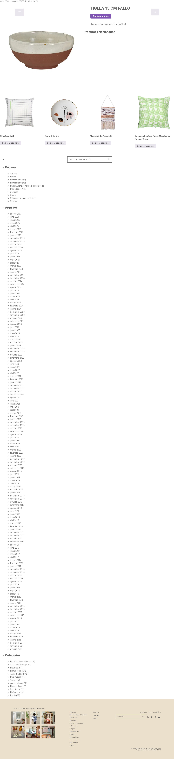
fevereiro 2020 (16, 452)
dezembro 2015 (17, 606)
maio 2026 (15, 223)
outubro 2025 (16, 244)
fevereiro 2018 (16, 526)
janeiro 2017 (15, 566)
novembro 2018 (17, 498)
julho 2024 (14, 290)
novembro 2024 (17, 278)
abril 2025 (14, 262)
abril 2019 (14, 483)
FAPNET (158, 750)
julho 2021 (14, 400)
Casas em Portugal (18, 664)
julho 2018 (14, 511)
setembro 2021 (17, 394)
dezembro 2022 (17, 348)
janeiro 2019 (15, 492)
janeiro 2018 (15, 529)
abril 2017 (14, 557)
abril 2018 (14, 520)
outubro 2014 (16, 649)
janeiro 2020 (15, 456)
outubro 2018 (16, 501)
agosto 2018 (16, 508)
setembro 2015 (17, 615)
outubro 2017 (16, 538)
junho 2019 (15, 477)
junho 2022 (15, 367)
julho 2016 (14, 584)
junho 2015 (15, 624)
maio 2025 (15, 259)
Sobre (13, 195)
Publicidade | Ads (18, 189)
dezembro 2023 (17, 311)
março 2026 (15, 229)
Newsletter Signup (18, 179)
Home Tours (15, 670)
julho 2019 (14, 474)
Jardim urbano (16, 683)
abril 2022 (14, 373)
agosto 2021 (16, 397)
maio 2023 (15, 333)
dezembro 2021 (17, 385)
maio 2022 (15, 370)
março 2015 (15, 633)
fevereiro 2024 (16, 305)
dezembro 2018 (17, 495)
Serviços (14, 192)
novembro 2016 (17, 572)
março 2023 (15, 339)
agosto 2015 (16, 618)
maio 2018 (15, 517)
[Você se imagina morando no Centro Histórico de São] (48, 732)
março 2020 (15, 449)
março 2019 (15, 486)
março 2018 (15, 523)
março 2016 (15, 596)
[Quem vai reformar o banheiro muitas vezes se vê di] (18, 718)
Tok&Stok (122, 24)
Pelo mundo (15, 677)
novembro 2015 (17, 609)
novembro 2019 (17, 462)
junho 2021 (15, 403)
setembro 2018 (17, 505)
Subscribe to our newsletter (22, 198)
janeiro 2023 (15, 345)
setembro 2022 (17, 357)
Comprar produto (100, 16)
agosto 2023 (16, 324)
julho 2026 (14, 216)
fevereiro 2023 (16, 342)
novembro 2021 (17, 388)
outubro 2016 (16, 575)
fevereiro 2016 (16, 600)
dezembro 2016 (17, 569)
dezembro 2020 (17, 422)
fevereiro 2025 (16, 269)
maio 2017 (15, 554)
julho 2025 (14, 253)
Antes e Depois (17, 673)
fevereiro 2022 (16, 379)
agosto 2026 (16, 213)
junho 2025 (15, 256)
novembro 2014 (17, 646)
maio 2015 (15, 627)
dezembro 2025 (17, 238)
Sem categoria (106, 24)
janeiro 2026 (15, 235)
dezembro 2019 (17, 459)
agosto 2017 (16, 544)
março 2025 (15, 266)
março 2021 (15, 413)
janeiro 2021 (15, 419)
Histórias (14, 667)
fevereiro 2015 (16, 636)
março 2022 (15, 376)
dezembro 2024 (17, 275)
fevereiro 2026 (16, 232)
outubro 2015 (16, 612)
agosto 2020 (16, 434)
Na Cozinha (15, 692)
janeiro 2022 (15, 382)
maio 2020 (15, 443)
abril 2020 (14, 446)
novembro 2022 (17, 351)
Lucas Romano (146, 750)
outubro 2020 (16, 428)
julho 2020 (14, 437)
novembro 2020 (17, 425)
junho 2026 (15, 220)
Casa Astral (15, 689)
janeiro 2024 (15, 308)
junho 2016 (15, 587)
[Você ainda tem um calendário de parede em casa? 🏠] (18, 732)
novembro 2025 (17, 241)
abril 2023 (14, 336)
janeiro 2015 (15, 639)
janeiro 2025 (15, 272)
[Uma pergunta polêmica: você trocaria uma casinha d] (33, 732)
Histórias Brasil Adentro (20, 661)
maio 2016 (15, 590)
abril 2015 (14, 630)
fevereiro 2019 (16, 489)
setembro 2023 (17, 321)
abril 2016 (14, 593)
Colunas (13, 173)
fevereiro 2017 (16, 563)
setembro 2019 (17, 468)
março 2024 (15, 302)
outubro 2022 (16, 354)
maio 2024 (15, 296)
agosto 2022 (16, 361)
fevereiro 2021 (16, 416)
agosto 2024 (16, 287)
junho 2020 (15, 440)
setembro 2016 (17, 578)
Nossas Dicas (16, 686)
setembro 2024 (17, 284)
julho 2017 (14, 547)
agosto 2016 (16, 581)
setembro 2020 (17, 431)
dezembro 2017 (17, 532)
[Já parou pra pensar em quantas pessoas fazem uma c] (33, 718)
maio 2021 (15, 406)
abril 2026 (14, 226)
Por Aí (13, 695)
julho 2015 (14, 621)
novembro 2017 (17, 535)
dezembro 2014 (17, 642)
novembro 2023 (17, 315)
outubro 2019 (16, 465)
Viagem (13, 680)
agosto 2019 (16, 471)
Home (13, 176)
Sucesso (14, 201)
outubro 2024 (16, 281)
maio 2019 (15, 480)
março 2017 (15, 560)
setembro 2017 (17, 541)
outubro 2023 (16, 318)
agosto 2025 (16, 250)
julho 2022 (14, 364)
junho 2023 (15, 330)
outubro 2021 (16, 391)
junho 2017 (15, 551)
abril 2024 (14, 299)
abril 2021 (14, 410)
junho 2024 (15, 293)
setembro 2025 (17, 247)
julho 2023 (14, 327)
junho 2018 (15, 514)
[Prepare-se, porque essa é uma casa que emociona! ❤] (48, 718)
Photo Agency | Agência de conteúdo (27, 185)
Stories (72, 734)
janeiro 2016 (15, 603)
